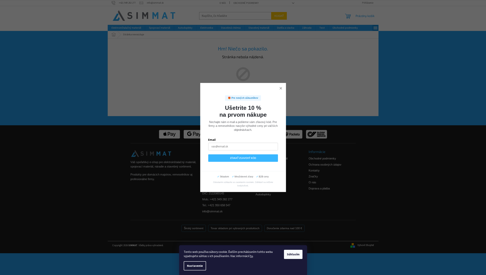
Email (212, 140)
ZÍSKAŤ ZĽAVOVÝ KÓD (243, 158)
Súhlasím (293, 254)
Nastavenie (195, 266)
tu (251, 256)
